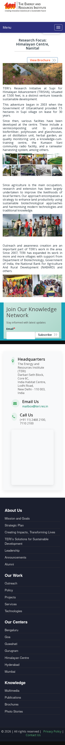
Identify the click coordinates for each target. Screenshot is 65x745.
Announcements (15, 557)
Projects (10, 597)
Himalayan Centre (17, 657)
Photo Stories (14, 711)
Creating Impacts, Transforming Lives (30, 532)
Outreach (11, 583)
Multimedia (12, 690)
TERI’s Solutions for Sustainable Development (26, 541)
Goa (7, 637)
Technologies (13, 611)
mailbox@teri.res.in (35, 406)
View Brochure (40, 60)
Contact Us (33, 735)
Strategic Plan (14, 525)
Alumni (9, 564)
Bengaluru (11, 630)
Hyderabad (12, 664)
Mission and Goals (17, 518)
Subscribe (45, 335)
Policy (9, 590)
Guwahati (11, 644)
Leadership (12, 550)
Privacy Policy (52, 731)
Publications (13, 697)
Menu (7, 27)
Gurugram (11, 650)
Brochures (12, 704)
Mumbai (10, 671)
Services (11, 604)
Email (9, 329)
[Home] (25, 6)
